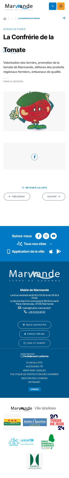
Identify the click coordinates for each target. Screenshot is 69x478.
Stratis (34, 389)
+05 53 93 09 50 (36, 312)
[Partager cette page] (64, 18)
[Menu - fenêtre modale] (61, 6)
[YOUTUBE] (53, 236)
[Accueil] (4, 19)
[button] (52, 6)
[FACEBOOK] (34, 157)
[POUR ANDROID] (58, 251)
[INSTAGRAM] (46, 236)
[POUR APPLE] (51, 251)
